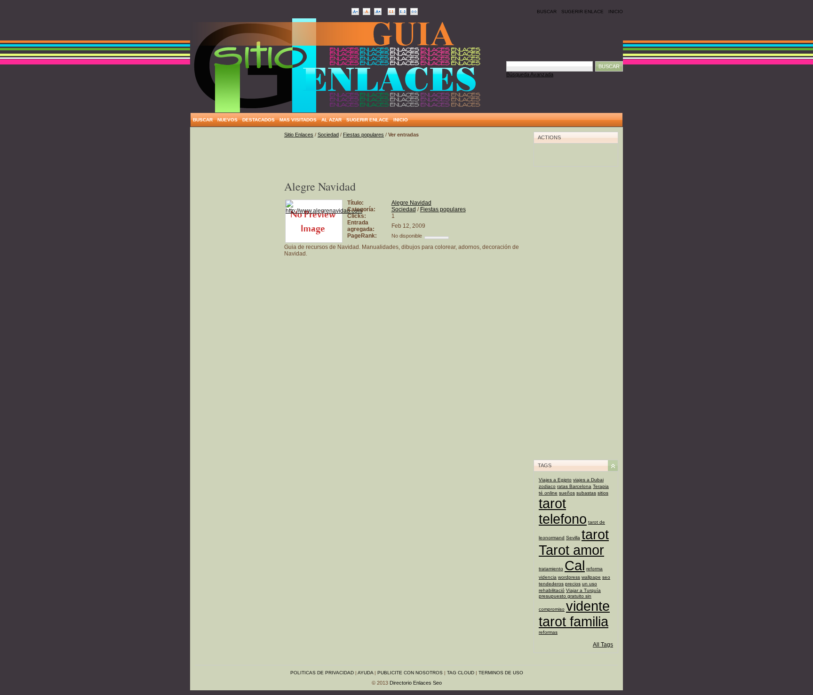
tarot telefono (563, 511)
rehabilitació (552, 590)
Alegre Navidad (411, 203)
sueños (567, 492)
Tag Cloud (460, 672)
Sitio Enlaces (298, 134)
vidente (588, 606)
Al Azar (331, 119)
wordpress (569, 577)
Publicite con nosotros (410, 672)
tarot (595, 534)
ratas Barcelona (574, 486)
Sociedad (328, 134)
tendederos (551, 583)
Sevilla (573, 537)
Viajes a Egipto (555, 479)
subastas (586, 492)
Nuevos (227, 119)
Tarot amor (571, 550)
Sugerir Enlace (582, 11)
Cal (575, 565)
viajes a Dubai (588, 479)
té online (548, 492)
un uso (589, 583)
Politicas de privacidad (322, 672)
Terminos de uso (500, 672)
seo (606, 577)
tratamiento (551, 568)
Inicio (615, 11)
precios (573, 583)
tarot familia (573, 621)
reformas (548, 632)
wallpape (591, 577)
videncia (548, 577)
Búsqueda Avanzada (529, 74)
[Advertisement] (237, 273)
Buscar (547, 11)
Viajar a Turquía (583, 590)
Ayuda (365, 672)
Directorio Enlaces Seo (416, 683)
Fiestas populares (363, 134)
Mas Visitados (298, 119)
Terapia (601, 486)
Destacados (258, 119)
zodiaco (547, 486)
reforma (594, 568)
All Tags (603, 644)
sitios (603, 492)
